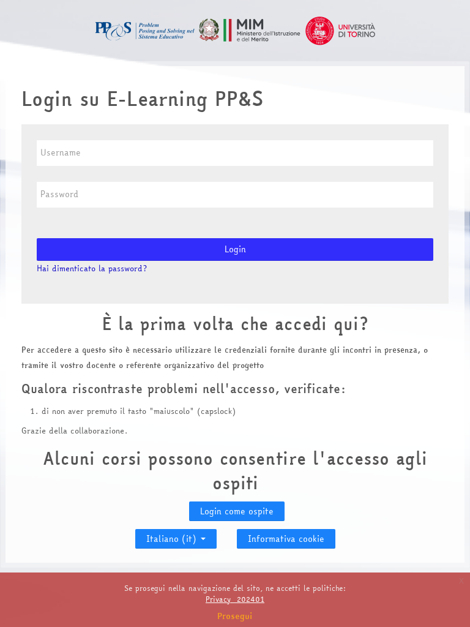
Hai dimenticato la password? (92, 268)
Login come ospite (237, 511)
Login (235, 249)
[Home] (235, 29)
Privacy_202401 (235, 599)
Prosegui (235, 616)
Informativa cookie (286, 539)
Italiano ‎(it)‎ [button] (173, 536)
